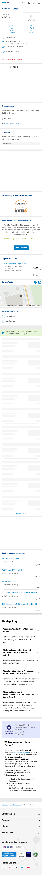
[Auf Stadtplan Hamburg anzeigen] (39, 282)
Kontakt (14, 66)
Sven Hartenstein (9, 581)
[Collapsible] (38, 630)
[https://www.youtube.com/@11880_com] (28, 868)
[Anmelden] (29, 3)
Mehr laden (21, 513)
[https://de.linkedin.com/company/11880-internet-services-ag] (22, 868)
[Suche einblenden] (23, 2)
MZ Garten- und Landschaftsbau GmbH (18, 592)
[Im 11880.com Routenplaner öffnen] (35, 282)
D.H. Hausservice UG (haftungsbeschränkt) (19, 604)
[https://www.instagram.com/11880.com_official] (10, 868)
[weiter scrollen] (40, 66)
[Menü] (39, 2)
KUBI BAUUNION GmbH (12, 570)
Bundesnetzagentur (21, 752)
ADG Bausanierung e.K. (13, 263)
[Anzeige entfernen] (40, 866)
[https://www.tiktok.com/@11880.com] (16, 868)
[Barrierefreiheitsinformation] (34, 2)
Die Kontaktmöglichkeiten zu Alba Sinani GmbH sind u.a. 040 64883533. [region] (20, 661)
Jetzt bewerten (21, 247)
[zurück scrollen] (2, 66)
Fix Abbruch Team (9, 558)
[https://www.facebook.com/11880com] (4, 868)
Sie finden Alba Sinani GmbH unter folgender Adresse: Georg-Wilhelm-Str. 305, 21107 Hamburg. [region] (19, 639)
